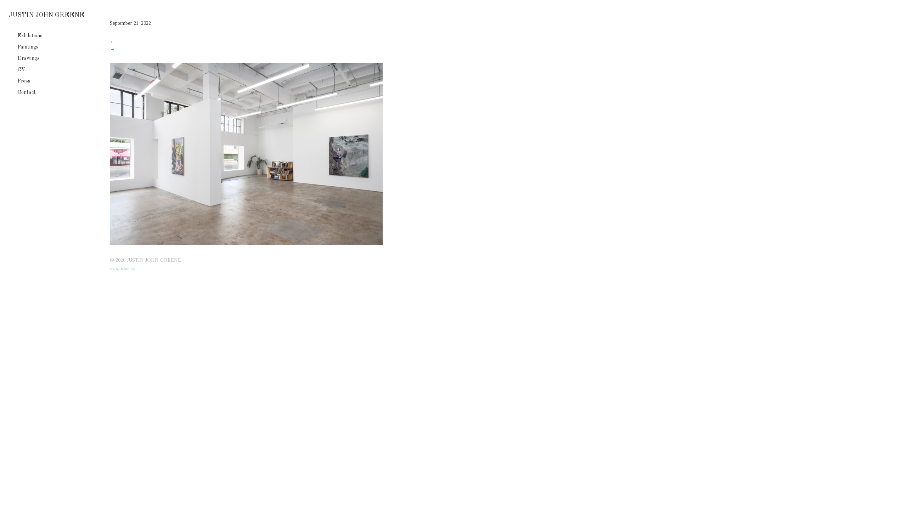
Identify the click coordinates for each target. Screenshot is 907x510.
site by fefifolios (122, 269)
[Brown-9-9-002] (246, 243)
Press (24, 81)
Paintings (28, 47)
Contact (27, 92)
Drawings (29, 58)
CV (21, 69)
